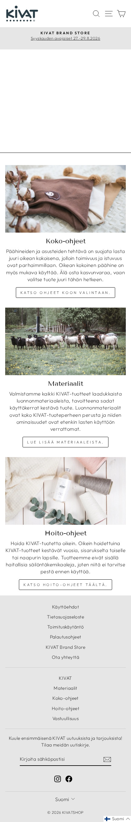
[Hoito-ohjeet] (65, 491)
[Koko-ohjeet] (65, 199)
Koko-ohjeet (65, 698)
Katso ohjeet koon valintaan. (65, 292)
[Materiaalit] (65, 341)
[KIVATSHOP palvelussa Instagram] (57, 778)
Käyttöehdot (65, 607)
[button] (117, 819)
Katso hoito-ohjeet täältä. (65, 584)
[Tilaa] (107, 759)
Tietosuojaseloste (65, 617)
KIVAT (65, 678)
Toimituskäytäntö (65, 627)
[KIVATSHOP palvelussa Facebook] (69, 778)
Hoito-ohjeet (65, 708)
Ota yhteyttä (65, 657)
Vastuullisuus (65, 718)
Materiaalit (65, 688)
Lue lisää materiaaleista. (65, 442)
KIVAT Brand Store (65, 647)
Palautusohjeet (65, 637)
